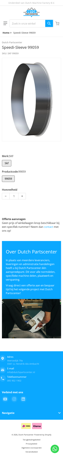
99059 (8, 178)
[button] (5, 23)
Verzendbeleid (32, 452)
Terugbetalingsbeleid (31, 439)
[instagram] (14, 399)
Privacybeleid (31, 443)
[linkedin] (23, 399)
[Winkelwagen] (57, 23)
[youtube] (5, 399)
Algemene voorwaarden (31, 448)
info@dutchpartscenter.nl (21, 372)
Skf (7, 163)
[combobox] (31, 23)
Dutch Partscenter (26, 434)
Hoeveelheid (9, 189)
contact (49, 227)
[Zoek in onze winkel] (49, 23)
